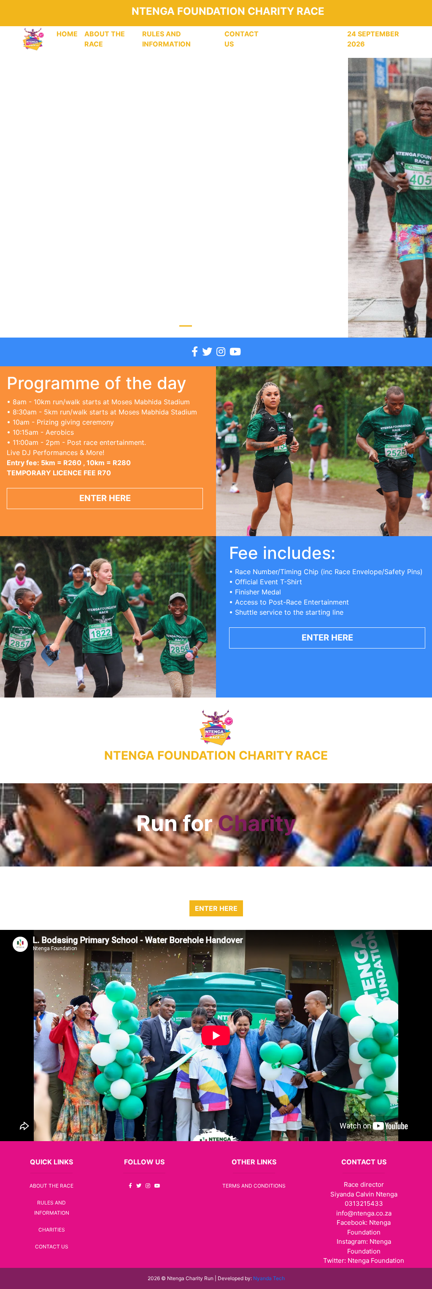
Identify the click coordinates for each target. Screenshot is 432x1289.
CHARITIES (51, 1229)
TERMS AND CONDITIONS (254, 1186)
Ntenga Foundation (376, 1260)
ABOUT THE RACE (104, 39)
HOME (69, 33)
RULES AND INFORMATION (166, 39)
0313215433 (364, 1203)
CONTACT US (241, 39)
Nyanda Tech (269, 1278)
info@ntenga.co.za (364, 1213)
